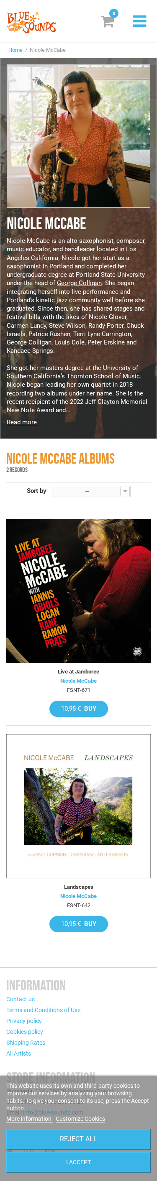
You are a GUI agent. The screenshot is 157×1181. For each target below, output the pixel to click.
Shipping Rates (25, 1042)
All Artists (18, 1053)
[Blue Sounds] (31, 22)
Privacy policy (24, 1021)
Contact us (20, 999)
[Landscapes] (78, 806)
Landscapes (78, 887)
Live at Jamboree (78, 671)
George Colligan (79, 283)
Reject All (78, 1139)
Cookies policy (24, 1031)
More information (29, 1118)
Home (15, 50)
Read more (22, 422)
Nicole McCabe (78, 681)
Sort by (36, 491)
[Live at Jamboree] (78, 591)
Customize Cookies (80, 1118)
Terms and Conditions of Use (43, 1010)
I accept (78, 1162)
